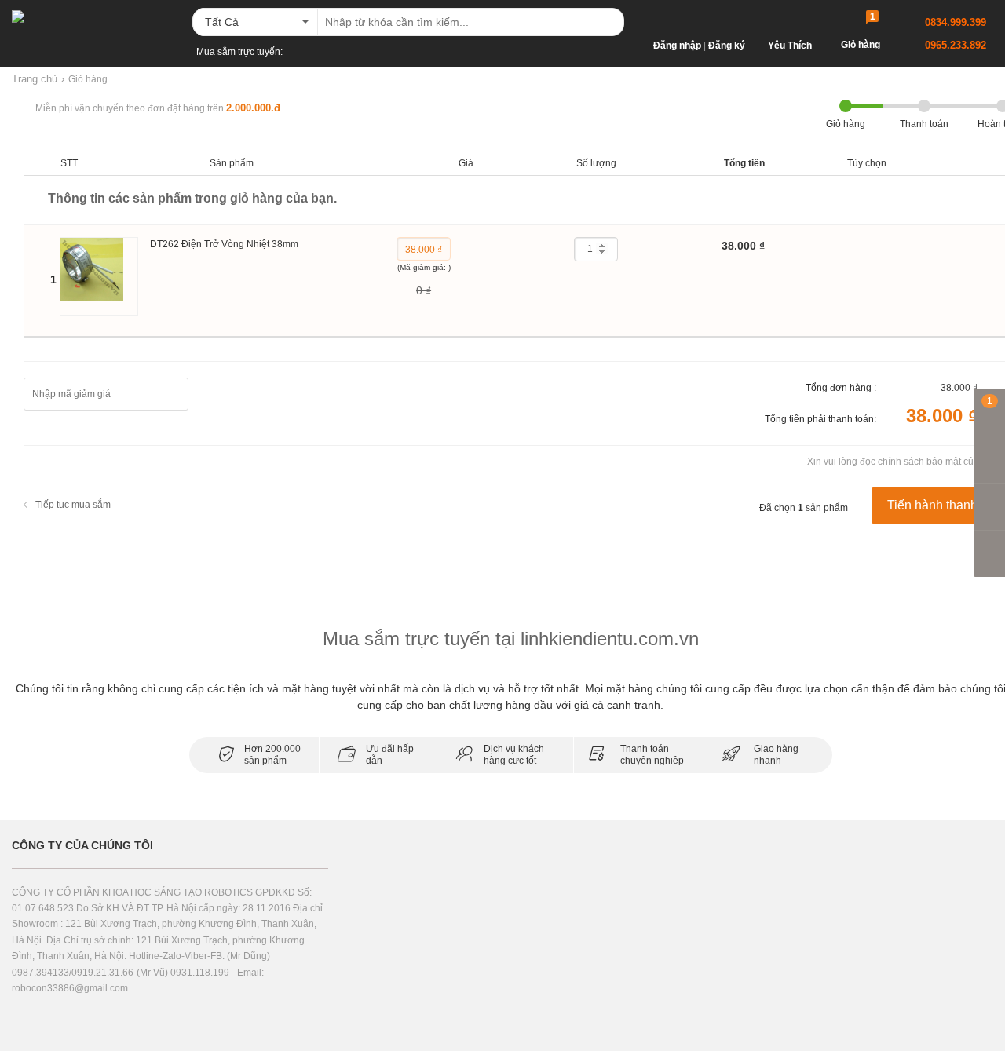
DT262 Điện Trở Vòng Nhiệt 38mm (224, 244)
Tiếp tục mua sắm (73, 504)
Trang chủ (34, 79)
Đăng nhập (677, 45)
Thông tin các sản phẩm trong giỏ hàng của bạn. (192, 198)
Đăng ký (726, 45)
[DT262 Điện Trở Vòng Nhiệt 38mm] (99, 276)
